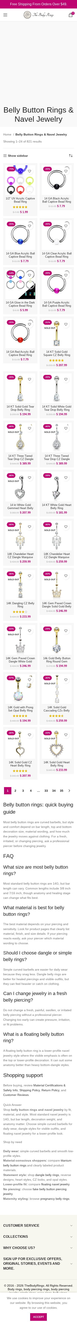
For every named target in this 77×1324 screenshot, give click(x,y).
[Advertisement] (38, 65)
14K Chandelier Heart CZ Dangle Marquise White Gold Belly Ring (56, 557)
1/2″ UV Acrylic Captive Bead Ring (20, 200)
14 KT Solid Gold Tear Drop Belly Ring (20, 408)
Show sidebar (18, 155)
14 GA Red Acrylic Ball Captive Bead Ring (20, 353)
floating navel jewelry (55, 1184)
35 (61, 790)
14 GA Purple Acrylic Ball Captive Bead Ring (56, 304)
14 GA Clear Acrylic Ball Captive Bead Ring (57, 255)
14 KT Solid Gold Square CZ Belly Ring (56, 353)
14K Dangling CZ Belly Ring (20, 605)
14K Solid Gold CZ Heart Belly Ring (20, 764)
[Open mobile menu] (5, 15)
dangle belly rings (47, 1175)
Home (7, 134)
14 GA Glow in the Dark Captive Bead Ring (20, 304)
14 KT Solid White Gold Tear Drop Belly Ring (56, 408)
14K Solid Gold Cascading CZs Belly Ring (57, 710)
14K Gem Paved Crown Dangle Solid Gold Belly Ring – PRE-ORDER (56, 606)
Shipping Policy (29, 1090)
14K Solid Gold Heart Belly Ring (57, 764)
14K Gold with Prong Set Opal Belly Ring (20, 709)
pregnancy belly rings (54, 1198)
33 (46, 790)
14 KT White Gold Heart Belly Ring (56, 507)
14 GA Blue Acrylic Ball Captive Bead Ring (20, 255)
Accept (38, 1317)
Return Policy (50, 1090)
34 (54, 790)
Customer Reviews (16, 1095)
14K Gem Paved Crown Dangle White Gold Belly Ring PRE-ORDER (20, 661)
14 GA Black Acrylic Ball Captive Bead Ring (56, 200)
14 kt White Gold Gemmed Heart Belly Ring (20, 508)
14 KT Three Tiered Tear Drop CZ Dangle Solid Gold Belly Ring (20, 459)
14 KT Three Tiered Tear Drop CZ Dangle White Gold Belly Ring (56, 459)
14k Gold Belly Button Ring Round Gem (56, 660)
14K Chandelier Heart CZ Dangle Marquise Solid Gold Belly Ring (20, 557)
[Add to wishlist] (29, 171)
